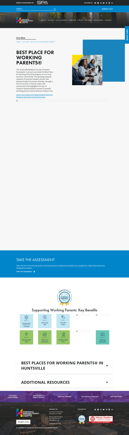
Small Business (61, 20)
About (43, 20)
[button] (64, 365)
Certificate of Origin (55, 423)
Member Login (23, 422)
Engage (51, 20)
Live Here (88, 20)
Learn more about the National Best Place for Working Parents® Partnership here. (34, 96)
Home (18, 42)
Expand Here (98, 20)
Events (80, 20)
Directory (72, 20)
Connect (108, 20)
